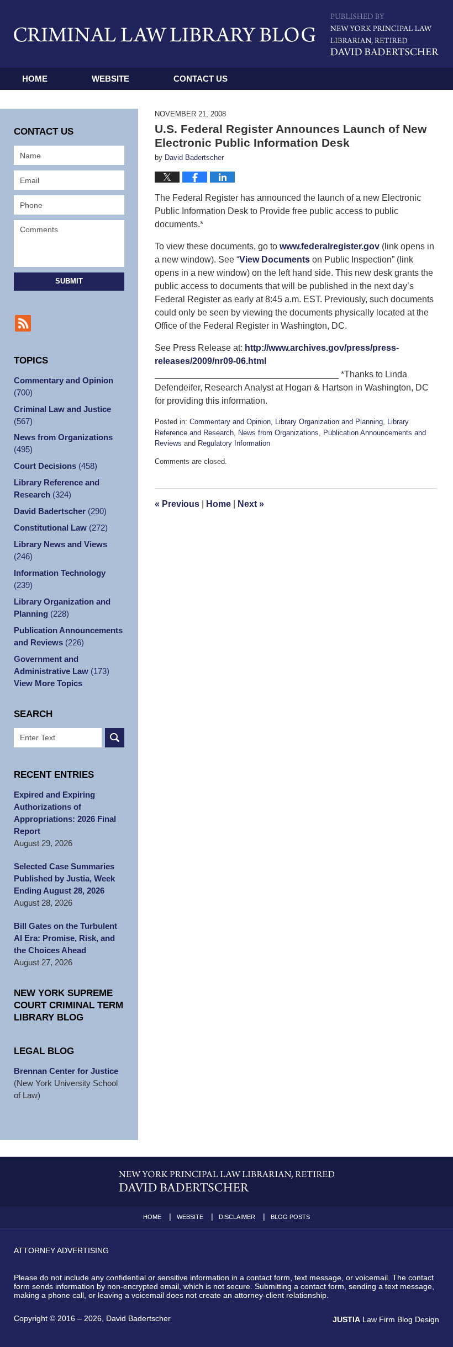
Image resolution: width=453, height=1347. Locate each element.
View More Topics (48, 683)
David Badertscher (60, 511)
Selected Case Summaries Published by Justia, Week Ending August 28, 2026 (64, 878)
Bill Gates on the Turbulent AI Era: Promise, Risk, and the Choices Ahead (65, 938)
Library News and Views (60, 550)
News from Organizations (278, 433)
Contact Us (200, 78)
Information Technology (60, 579)
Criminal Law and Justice (62, 415)
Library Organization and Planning (329, 422)
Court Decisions (55, 466)
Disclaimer (237, 1217)
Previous (177, 504)
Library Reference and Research (56, 488)
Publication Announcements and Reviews (68, 636)
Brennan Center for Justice (66, 1071)
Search (114, 737)
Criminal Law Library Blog (164, 34)
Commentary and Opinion (230, 422)
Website (110, 78)
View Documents (274, 259)
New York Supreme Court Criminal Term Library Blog (68, 1005)
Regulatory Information (234, 443)
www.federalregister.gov (330, 246)
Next (251, 504)
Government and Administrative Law (61, 665)
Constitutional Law (61, 527)
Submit (69, 281)
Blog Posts (290, 1217)
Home (35, 78)
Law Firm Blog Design (386, 1319)
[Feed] (23, 323)
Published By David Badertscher (384, 34)
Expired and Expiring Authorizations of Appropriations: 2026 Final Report (65, 813)
